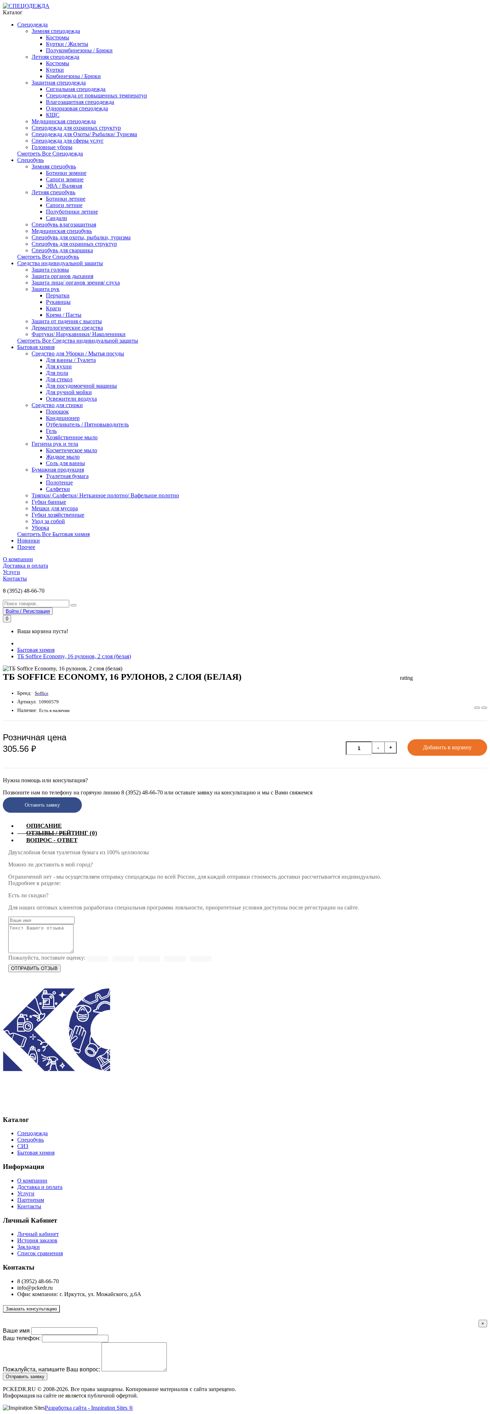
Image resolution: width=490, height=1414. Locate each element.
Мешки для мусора (55, 508)
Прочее (26, 547)
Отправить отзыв (34, 968)
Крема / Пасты (63, 315)
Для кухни (59, 366)
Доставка (73, 883)
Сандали (56, 218)
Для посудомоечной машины (81, 386)
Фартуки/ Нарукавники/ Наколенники (79, 334)
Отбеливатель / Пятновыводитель (87, 424)
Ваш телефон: (22, 1338)
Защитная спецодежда (59, 83)
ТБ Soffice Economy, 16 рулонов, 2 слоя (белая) (74, 656)
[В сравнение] (484, 708)
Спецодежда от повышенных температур (96, 95)
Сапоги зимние (65, 179)
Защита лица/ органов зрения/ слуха (76, 283)
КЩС (53, 115)
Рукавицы (58, 302)
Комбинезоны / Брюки (73, 76)
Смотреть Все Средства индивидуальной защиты (77, 341)
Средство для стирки (57, 405)
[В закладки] (477, 708)
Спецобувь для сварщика (62, 250)
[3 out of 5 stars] (149, 959)
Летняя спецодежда (55, 57)
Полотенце (59, 482)
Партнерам (30, 1200)
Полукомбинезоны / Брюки (79, 50)
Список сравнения (40, 1253)
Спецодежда (32, 25)
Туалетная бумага (67, 476)
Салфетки (58, 489)
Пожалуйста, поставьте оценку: (46, 958)
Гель (51, 431)
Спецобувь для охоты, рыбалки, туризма (81, 237)
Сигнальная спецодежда (75, 89)
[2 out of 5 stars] (175, 959)
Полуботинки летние (72, 212)
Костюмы (57, 37)
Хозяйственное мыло (72, 437)
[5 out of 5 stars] (97, 959)
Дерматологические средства (67, 328)
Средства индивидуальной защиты (60, 263)
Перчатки (58, 295)
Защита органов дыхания (62, 276)
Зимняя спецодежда (56, 31)
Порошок (57, 412)
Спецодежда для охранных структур (76, 128)
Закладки (28, 1247)
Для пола (57, 373)
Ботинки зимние (66, 173)
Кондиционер (63, 418)
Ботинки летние (65, 199)
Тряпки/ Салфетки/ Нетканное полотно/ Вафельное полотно (105, 495)
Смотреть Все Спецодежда (50, 154)
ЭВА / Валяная (64, 186)
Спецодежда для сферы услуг (68, 141)
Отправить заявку (25, 1376)
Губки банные (49, 502)
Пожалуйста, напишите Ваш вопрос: (51, 1369)
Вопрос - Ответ (51, 840)
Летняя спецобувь (53, 192)
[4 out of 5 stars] (123, 959)
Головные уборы (52, 147)
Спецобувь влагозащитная (64, 224)
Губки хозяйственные (58, 515)
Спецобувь (30, 160)
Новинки (28, 541)
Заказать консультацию (31, 1309)
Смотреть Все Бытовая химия (53, 534)
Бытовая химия (36, 347)
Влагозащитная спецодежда (80, 102)
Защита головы (50, 270)
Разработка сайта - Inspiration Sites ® (89, 1408)
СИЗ (22, 1146)
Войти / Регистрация (28, 611)
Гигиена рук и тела (55, 444)
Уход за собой (48, 521)
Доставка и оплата (25, 566)
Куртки (55, 70)
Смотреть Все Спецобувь (48, 257)
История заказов (37, 1240)
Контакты (15, 578)
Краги (53, 308)
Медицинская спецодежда (64, 121)
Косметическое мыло (71, 450)
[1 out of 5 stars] (201, 959)
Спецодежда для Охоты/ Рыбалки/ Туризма (84, 134)
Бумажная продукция (58, 470)
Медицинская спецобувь (62, 231)
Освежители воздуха (71, 399)
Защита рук (46, 289)
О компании (18, 559)
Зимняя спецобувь (54, 166)
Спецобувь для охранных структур (74, 244)
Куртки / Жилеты (67, 44)
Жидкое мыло (63, 457)
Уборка (40, 528)
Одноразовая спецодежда (77, 108)
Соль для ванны (65, 463)
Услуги (11, 572)
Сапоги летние (64, 205)
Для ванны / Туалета (71, 360)
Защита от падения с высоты (67, 321)
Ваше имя (16, 1331)
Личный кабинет (38, 1234)
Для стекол (59, 379)
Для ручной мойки (69, 392)
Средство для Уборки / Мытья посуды (78, 353)
